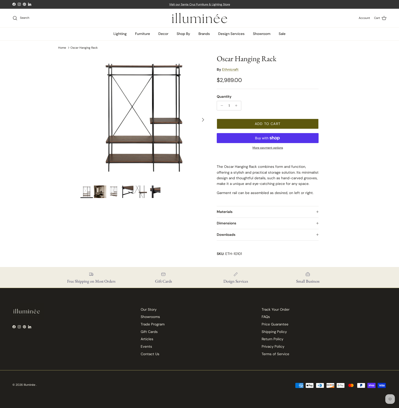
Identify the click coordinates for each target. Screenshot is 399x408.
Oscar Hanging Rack (84, 47)
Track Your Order (275, 309)
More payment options (267, 148)
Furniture (142, 33)
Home (62, 47)
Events (146, 346)
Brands (204, 33)
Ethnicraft (230, 69)
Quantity (224, 96)
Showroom (261, 33)
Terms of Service (275, 354)
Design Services (231, 33)
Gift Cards (149, 331)
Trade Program (153, 324)
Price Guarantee (275, 324)
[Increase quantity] (237, 105)
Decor (163, 33)
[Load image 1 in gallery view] (144, 117)
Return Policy (272, 339)
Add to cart (268, 123)
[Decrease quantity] (220, 105)
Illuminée (30, 385)
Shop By (183, 33)
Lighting (120, 33)
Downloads (226, 234)
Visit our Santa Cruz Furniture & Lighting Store (199, 4)
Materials (225, 211)
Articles (147, 339)
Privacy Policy (273, 346)
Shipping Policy (274, 331)
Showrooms (150, 316)
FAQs (266, 316)
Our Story (148, 309)
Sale (282, 33)
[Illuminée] (199, 18)
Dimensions (226, 223)
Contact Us (150, 354)
